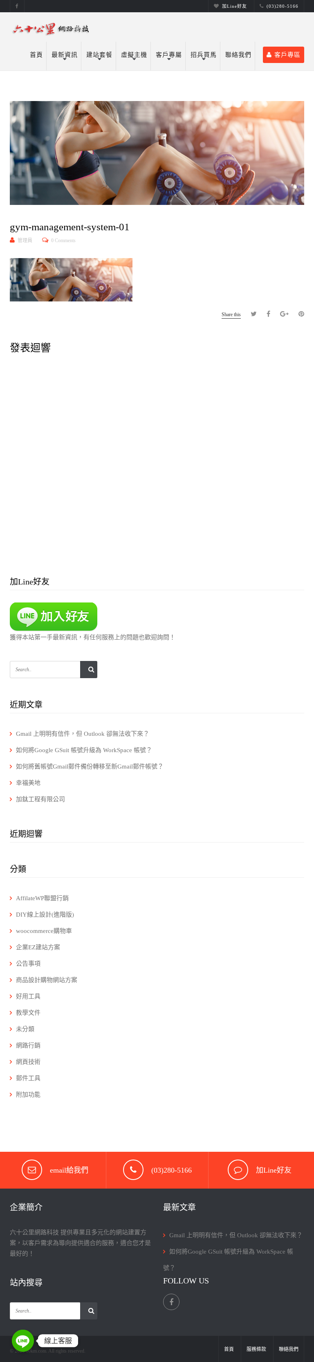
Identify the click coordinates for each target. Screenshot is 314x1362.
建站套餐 (99, 55)
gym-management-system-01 (70, 226)
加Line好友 (234, 6)
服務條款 (256, 1349)
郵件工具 (28, 1078)
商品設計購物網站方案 (46, 980)
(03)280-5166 (282, 6)
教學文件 (28, 1012)
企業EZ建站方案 (38, 947)
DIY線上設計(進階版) (45, 914)
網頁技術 (28, 1062)
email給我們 (69, 1170)
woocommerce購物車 (44, 931)
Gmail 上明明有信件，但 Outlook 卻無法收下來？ (82, 733)
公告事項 (28, 963)
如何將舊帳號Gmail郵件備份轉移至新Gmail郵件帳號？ (90, 766)
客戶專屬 (169, 55)
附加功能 (28, 1094)
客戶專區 (287, 55)
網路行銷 (28, 1045)
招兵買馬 (204, 55)
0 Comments (63, 240)
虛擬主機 (134, 55)
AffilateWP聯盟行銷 (42, 898)
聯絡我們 (238, 55)
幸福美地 (28, 783)
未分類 (25, 1029)
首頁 (36, 55)
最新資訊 (65, 55)
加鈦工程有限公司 (40, 799)
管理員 (25, 240)
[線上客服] (23, 1341)
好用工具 (28, 996)
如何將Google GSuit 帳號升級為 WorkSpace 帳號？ (84, 750)
